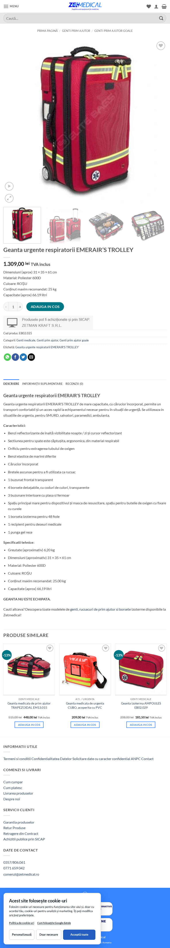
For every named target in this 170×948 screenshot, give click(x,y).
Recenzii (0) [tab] (74, 383)
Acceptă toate (79, 934)
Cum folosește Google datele (54, 923)
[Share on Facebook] (15, 357)
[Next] (158, 122)
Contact (147, 758)
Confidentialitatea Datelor (51, 758)
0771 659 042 (14, 868)
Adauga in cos (45, 307)
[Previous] (12, 122)
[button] (11, 6)
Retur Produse (14, 828)
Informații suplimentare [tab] (42, 383)
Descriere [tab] (11, 383)
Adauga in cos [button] (29, 724)
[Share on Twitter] (23, 357)
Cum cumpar (13, 782)
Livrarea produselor (18, 793)
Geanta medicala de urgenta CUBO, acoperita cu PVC (85, 705)
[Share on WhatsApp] (7, 357)
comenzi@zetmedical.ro (21, 874)
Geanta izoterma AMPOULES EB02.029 (141, 705)
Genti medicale (25, 340)
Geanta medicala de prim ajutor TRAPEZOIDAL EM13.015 (29, 705)
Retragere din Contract (20, 833)
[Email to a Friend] (31, 357)
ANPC (136, 758)
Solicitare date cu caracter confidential (101, 758)
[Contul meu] (156, 6)
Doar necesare (48, 934)
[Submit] (161, 18)
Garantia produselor (18, 822)
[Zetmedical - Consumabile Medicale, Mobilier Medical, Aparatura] (85, 6)
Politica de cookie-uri (21, 923)
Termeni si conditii (17, 758)
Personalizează (21, 934)
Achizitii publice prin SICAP (24, 839)
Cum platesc (12, 787)
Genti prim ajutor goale (113, 31)
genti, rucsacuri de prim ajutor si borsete (100, 609)
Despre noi (11, 799)
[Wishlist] (149, 6)
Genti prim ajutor (76, 31)
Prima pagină (47, 31)
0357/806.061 (14, 862)
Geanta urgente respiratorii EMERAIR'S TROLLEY (47, 347)
